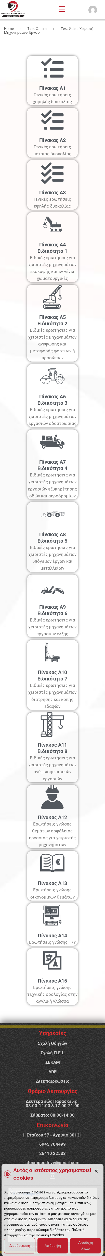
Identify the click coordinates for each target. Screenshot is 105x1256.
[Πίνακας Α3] (52, 172)
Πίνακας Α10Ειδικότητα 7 (52, 675)
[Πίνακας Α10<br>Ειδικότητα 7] (52, 652)
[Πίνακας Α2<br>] (52, 120)
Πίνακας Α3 (52, 192)
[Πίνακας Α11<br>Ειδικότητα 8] (52, 724)
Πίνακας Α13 (52, 883)
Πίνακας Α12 (52, 817)
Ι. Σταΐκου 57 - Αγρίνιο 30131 (52, 1135)
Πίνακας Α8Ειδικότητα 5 (52, 537)
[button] (96, 1171)
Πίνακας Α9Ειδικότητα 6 (52, 610)
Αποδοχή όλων (85, 1245)
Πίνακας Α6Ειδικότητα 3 (52, 399)
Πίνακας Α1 (52, 88)
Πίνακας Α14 (52, 935)
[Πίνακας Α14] (52, 915)
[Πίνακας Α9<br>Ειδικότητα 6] (52, 587)
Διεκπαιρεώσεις (52, 1081)
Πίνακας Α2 (52, 140)
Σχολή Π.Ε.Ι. (52, 1052)
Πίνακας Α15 (52, 981)
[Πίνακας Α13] (52, 863)
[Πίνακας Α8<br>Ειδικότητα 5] (52, 514)
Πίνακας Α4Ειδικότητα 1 (52, 248)
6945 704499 (52, 1144)
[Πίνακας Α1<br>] (52, 68)
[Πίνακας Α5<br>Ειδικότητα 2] (52, 297)
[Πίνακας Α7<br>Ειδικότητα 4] (52, 441)
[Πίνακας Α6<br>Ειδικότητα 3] (52, 376)
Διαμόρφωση (19, 1245)
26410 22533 (52, 1153)
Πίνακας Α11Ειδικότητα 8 (52, 748)
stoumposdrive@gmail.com (52, 1162)
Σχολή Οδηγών (52, 1043)
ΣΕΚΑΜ (52, 1062)
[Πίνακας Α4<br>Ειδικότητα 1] (52, 224)
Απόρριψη (53, 1245)
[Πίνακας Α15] (52, 960)
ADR (52, 1071)
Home (9, 28)
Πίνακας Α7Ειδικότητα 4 (52, 465)
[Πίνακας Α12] (52, 797)
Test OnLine (37, 28)
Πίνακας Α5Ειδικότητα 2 (52, 320)
